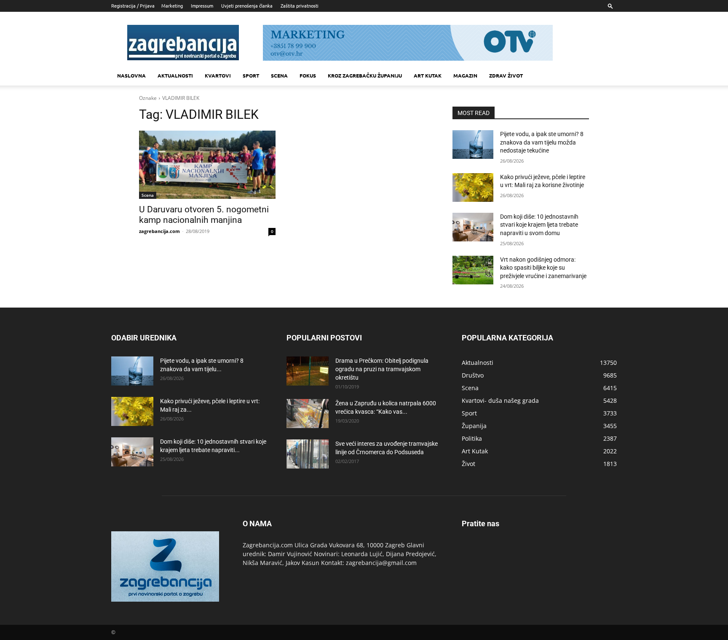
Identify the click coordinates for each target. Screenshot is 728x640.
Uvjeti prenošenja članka (247, 5)
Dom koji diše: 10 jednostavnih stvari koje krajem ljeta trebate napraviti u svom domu (539, 224)
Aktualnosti (175, 75)
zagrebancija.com (159, 231)
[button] (610, 6)
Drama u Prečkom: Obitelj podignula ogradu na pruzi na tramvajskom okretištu (381, 369)
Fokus (308, 75)
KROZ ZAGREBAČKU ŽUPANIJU (365, 75)
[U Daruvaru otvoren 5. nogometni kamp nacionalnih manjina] (207, 165)
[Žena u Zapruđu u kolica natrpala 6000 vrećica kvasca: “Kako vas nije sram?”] (307, 413)
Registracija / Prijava (133, 5)
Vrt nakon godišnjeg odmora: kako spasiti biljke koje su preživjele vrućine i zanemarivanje (543, 267)
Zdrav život (506, 75)
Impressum (202, 5)
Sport (251, 75)
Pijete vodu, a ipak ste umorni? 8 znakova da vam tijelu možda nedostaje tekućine (541, 142)
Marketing (172, 5)
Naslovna (131, 75)
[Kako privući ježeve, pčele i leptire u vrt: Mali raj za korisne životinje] (472, 187)
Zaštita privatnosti (299, 5)
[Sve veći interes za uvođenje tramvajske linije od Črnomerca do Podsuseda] (307, 454)
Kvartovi (218, 75)
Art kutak (428, 75)
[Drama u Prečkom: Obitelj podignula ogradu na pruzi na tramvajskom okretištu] (307, 371)
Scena (279, 75)
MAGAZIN (465, 75)
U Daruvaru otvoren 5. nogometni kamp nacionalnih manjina (204, 214)
